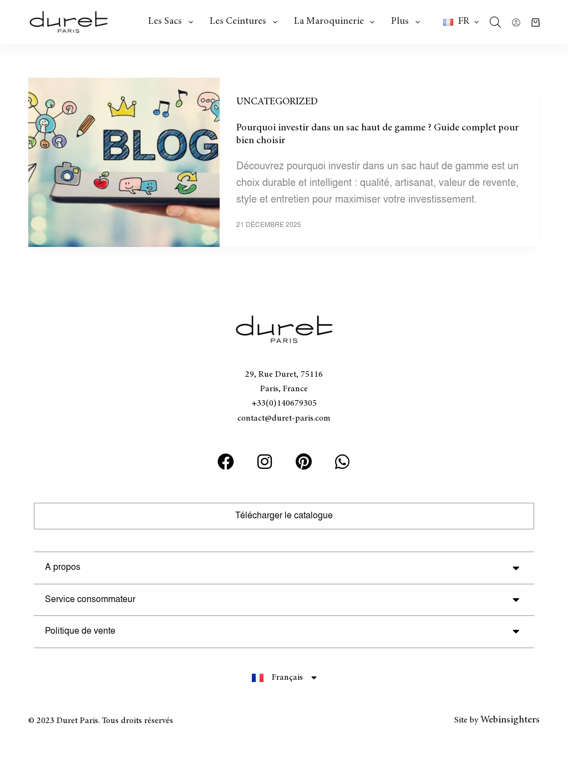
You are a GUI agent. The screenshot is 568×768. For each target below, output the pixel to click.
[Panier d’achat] (535, 22)
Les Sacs (165, 22)
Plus (400, 22)
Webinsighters (510, 720)
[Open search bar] (495, 22)
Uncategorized (277, 102)
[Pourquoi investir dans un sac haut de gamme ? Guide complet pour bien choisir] (124, 162)
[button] (461, 22)
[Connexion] (516, 22)
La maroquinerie (329, 22)
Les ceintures (238, 22)
